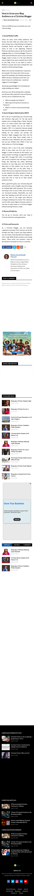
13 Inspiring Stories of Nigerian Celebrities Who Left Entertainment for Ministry (21, 852)
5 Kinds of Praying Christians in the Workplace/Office (21, 813)
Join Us (26, 889)
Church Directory (11, 889)
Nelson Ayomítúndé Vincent (18, 256)
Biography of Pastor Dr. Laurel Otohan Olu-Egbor (20, 450)
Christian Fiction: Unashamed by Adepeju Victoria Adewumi (20, 746)
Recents (17, 545)
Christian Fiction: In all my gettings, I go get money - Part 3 (21, 737)
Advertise (25, 891)
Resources (18, 891)
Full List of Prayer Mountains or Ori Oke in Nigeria (21, 418)
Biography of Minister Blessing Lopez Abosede (20, 442)
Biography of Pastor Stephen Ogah (21, 401)
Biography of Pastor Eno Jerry (20, 409)
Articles (8, 10)
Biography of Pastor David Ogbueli (21, 466)
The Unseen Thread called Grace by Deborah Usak (21, 459)
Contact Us (14, 893)
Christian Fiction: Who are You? (20, 753)
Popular (7, 545)
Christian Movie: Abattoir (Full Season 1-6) (20, 434)
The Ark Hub (9, 891)
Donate (20, 889)
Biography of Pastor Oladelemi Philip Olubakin (20, 426)
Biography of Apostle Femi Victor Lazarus (21, 475)
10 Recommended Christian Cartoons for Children (19, 805)
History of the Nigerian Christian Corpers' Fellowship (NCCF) (20, 821)
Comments (27, 545)
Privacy (21, 893)
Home (3, 10)
